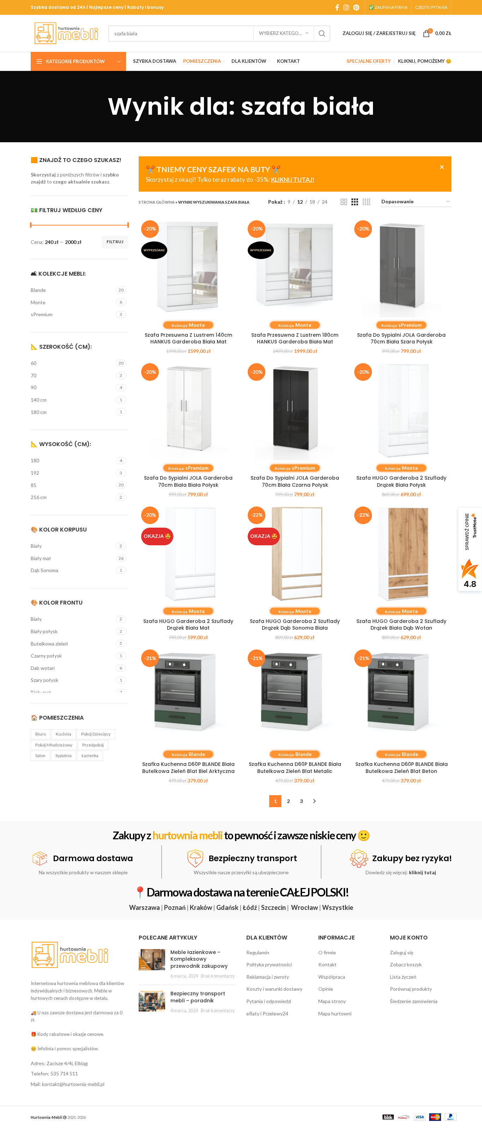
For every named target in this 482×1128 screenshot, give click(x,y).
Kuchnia (63, 734)
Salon (40, 755)
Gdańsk (227, 907)
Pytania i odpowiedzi (268, 1001)
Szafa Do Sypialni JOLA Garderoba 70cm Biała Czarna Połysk (295, 481)
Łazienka (90, 755)
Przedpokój (93, 745)
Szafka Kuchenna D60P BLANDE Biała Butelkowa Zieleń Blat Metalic (295, 768)
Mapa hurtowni (334, 1013)
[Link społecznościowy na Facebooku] (337, 7)
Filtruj (115, 241)
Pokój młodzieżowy (53, 745)
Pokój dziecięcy (95, 734)
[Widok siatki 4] (366, 202)
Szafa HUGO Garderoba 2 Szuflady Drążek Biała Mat (188, 625)
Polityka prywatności (269, 964)
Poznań (175, 907)
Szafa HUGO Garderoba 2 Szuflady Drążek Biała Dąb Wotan (401, 625)
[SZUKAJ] (322, 33)
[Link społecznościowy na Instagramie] (346, 7)
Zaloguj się (401, 952)
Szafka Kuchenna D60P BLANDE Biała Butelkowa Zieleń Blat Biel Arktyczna (188, 768)
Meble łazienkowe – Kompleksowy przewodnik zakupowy (199, 959)
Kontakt (327, 964)
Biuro (40, 734)
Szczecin (273, 907)
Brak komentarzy (218, 976)
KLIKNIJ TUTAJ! (292, 179)
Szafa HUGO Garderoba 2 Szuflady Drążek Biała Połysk (401, 481)
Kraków (201, 907)
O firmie (327, 952)
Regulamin (257, 952)
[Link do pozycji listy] (79, 1063)
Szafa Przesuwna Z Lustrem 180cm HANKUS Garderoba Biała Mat (294, 338)
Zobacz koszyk (406, 964)
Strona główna (157, 202)
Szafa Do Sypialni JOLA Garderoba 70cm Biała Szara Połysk (401, 338)
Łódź (250, 907)
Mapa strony (332, 1001)
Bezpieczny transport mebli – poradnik (197, 997)
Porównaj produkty (411, 989)
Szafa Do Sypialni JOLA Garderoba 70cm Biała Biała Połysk (188, 481)
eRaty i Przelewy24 (267, 1013)
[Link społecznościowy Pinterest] (356, 7)
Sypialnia (63, 755)
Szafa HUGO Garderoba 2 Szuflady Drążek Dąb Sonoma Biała (295, 625)
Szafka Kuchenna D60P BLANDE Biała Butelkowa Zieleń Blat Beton (401, 768)
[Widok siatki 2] (344, 202)
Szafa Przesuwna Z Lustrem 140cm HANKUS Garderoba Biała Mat (188, 338)
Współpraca (331, 977)
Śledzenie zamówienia (414, 1001)
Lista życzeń (403, 977)
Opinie (325, 989)
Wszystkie (337, 907)
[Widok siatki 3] (354, 202)
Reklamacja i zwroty (267, 977)
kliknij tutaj (422, 872)
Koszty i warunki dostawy (274, 989)
